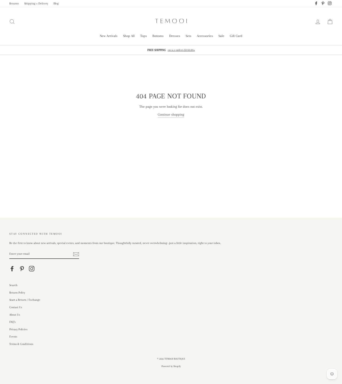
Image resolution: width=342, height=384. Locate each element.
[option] (171, 50)
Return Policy (17, 292)
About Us (14, 314)
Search (13, 285)
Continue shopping (171, 114)
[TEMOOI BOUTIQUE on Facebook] (12, 268)
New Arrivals (108, 36)
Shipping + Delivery (36, 3)
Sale (221, 36)
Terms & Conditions (21, 344)
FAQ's (12, 322)
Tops (143, 36)
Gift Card (236, 36)
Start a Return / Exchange (24, 299)
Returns (14, 3)
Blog (56, 3)
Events (13, 336)
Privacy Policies (18, 329)
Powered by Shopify (171, 366)
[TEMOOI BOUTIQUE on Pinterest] (22, 268)
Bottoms (158, 36)
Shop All (129, 36)
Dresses (174, 36)
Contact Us (15, 307)
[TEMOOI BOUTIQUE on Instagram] (31, 268)
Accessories (205, 36)
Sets (188, 36)
